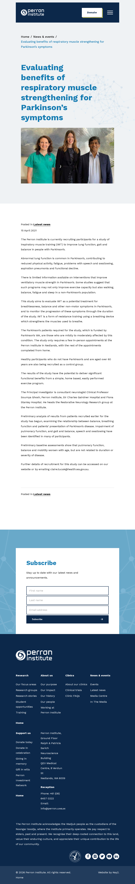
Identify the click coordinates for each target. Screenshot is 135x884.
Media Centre (98, 695)
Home (25, 36)
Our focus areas (26, 684)
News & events (43, 36)
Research (22, 675)
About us (47, 675)
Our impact (48, 690)
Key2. (116, 872)
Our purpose (49, 684)
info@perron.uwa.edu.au (53, 806)
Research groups (26, 690)
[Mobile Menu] (110, 12)
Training (21, 712)
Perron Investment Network (23, 780)
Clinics (69, 675)
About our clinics (76, 684)
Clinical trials (73, 690)
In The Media (98, 701)
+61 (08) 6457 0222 (50, 796)
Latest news (41, 224)
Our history (48, 695)
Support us (23, 733)
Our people (48, 701)
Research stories (26, 695)
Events (94, 684)
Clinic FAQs (72, 695)
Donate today (24, 742)
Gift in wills (23, 769)
